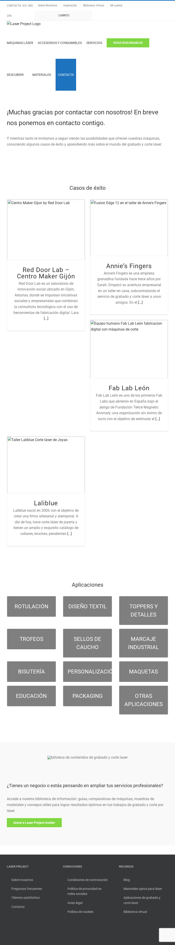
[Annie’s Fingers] (129, 228)
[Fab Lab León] (129, 349)
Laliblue (46, 503)
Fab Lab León (129, 388)
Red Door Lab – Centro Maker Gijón (46, 273)
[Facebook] (120, 931)
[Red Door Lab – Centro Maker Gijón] (46, 230)
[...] (46, 318)
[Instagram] (132, 931)
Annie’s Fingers (129, 266)
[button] (82, 75)
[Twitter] (126, 931)
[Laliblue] (46, 465)
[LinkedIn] (138, 931)
